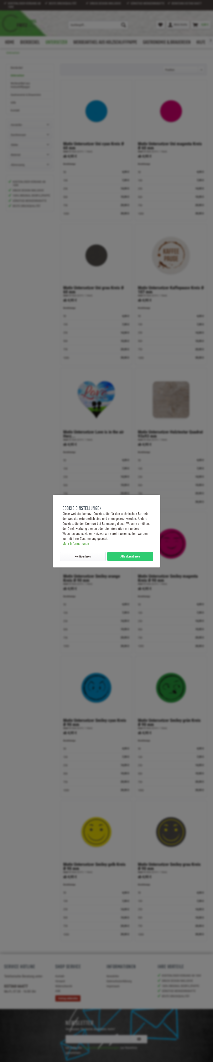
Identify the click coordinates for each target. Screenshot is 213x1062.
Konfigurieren (83, 556)
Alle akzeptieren (130, 556)
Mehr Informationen (75, 544)
